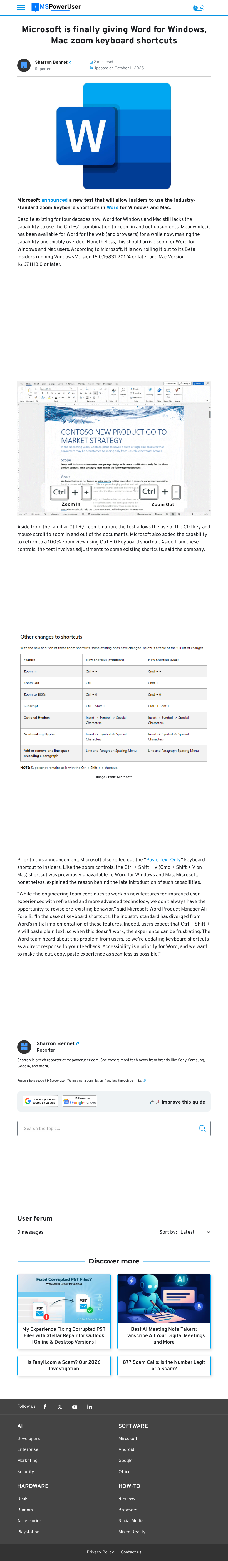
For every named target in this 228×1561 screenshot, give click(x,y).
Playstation (28, 1532)
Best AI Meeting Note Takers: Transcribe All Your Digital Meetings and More (164, 1335)
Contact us (131, 1552)
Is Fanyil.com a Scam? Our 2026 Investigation (64, 1365)
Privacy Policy (100, 1552)
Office (124, 1472)
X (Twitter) (59, 1406)
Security (25, 1472)
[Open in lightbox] (114, 701)
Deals (22, 1499)
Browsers (127, 1510)
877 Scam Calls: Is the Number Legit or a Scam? (164, 1365)
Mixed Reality (131, 1532)
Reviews (126, 1499)
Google (125, 1461)
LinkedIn (89, 1406)
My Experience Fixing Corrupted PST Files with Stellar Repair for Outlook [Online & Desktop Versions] (64, 1335)
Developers (28, 1439)
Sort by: (168, 1232)
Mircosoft (127, 1439)
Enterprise (27, 1450)
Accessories (29, 1521)
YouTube (74, 1406)
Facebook (44, 1406)
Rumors (25, 1510)
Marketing (27, 1461)
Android (126, 1450)
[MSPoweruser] (56, 8)
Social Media (130, 1521)
